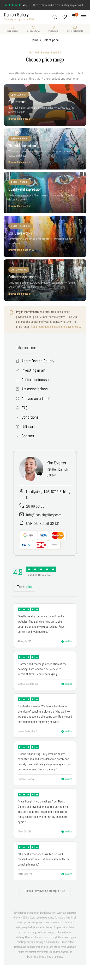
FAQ (25, 407)
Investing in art (34, 370)
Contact (28, 436)
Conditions (30, 417)
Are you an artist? (36, 398)
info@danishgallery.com (43, 514)
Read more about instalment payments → (56, 327)
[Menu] (83, 16)
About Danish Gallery (38, 360)
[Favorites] (64, 16)
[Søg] (54, 16)
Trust (24, 586)
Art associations (35, 389)
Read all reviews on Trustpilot (43, 891)
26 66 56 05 (35, 506)
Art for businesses (36, 379)
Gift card (28, 426)
